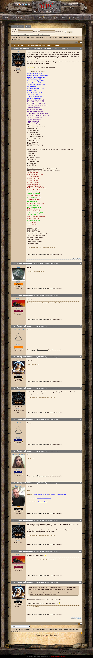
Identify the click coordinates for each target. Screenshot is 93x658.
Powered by (42, 637)
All (12, 26)
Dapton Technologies (61, 656)
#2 (80, 263)
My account (66, 8)
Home (6, 17)
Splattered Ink (53, 656)
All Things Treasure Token (26, 37)
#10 (80, 520)
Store (12, 17)
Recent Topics (19, 26)
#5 (80, 356)
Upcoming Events (41, 17)
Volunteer (63, 17)
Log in (33, 254)
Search (27, 26)
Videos (69, 17)
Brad (18, 267)
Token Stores (53, 37)
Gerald (18, 422)
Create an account (45, 35)
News (74, 17)
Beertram (18, 486)
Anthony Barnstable (18, 454)
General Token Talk (41, 37)
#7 (80, 419)
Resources (56, 17)
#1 (80, 48)
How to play (31, 17)
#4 (80, 326)
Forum (17, 17)
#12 (80, 582)
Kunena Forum (50, 637)
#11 (80, 551)
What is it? (24, 17)
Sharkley (18, 360)
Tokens (50, 17)
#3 (80, 295)
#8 (80, 451)
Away (18, 507)
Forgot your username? (32, 35)
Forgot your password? (18, 35)
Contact (79, 17)
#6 (80, 388)
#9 (80, 482)
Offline (18, 68)
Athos (18, 52)
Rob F (18, 298)
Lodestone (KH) (18, 329)
